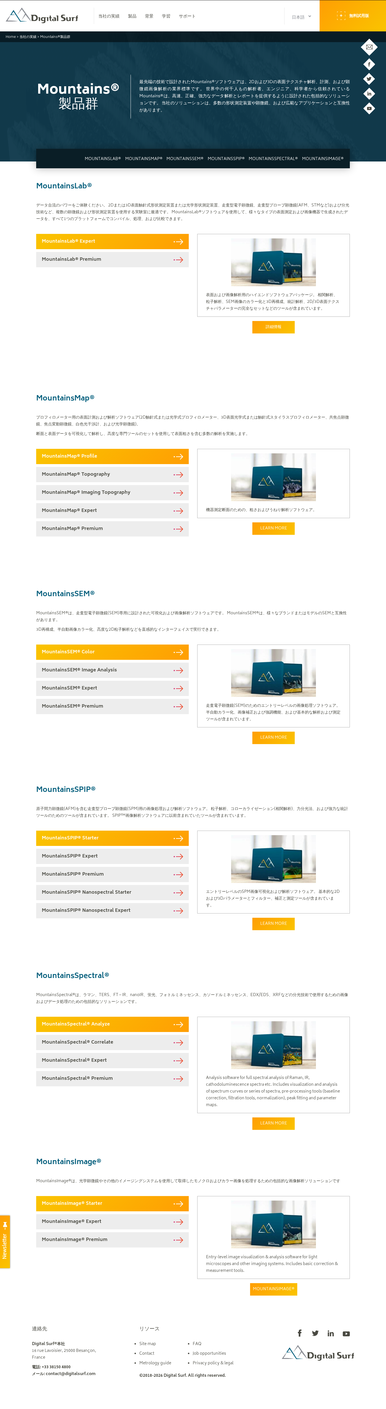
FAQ (197, 1344)
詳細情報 (273, 327)
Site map (147, 1344)
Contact (146, 1353)
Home (11, 37)
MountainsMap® (143, 159)
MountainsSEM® (184, 159)
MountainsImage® (323, 159)
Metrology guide (155, 1363)
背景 (149, 16)
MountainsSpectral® (273, 159)
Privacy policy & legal (213, 1363)
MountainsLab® (103, 159)
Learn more (273, 528)
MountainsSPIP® (226, 159)
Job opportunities (209, 1353)
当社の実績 (27, 37)
